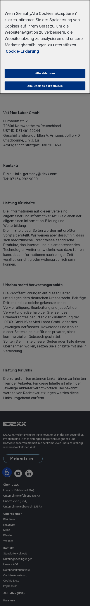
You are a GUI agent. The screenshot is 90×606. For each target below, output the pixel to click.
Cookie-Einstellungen (45, 61)
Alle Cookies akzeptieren (45, 86)
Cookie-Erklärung (22, 51)
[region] (45, 47)
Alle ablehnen (45, 73)
